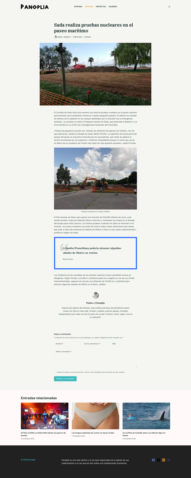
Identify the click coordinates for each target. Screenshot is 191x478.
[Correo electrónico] (168, 460)
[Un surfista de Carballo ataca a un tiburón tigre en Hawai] (146, 416)
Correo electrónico (92, 344)
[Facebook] (153, 460)
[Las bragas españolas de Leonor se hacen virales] (95, 416)
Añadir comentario (63, 351)
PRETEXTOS (101, 7)
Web (114, 344)
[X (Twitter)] (158, 460)
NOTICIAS (89, 7)
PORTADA (78, 7)
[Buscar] (169, 6)
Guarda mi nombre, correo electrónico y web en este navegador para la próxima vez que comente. (91, 372)
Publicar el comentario (65, 379)
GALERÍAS (113, 7)
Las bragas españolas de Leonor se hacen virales (93, 433)
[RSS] (163, 460)
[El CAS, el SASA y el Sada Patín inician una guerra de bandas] (44, 416)
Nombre (59, 344)
